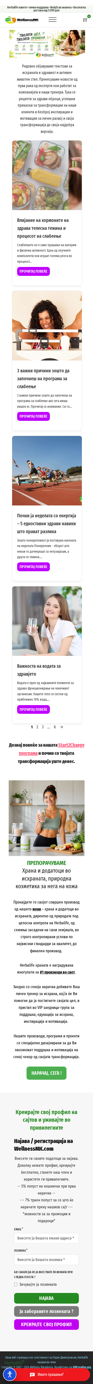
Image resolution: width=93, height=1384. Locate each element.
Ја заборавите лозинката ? (46, 1311)
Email (17, 1229)
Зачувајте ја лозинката (38, 1284)
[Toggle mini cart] (85, 20)
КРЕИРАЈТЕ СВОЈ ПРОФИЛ (46, 1324)
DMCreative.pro (82, 1367)
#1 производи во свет (57, 972)
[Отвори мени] (52, 20)
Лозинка (20, 1250)
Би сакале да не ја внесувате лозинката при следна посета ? (43, 1274)
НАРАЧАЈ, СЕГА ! (46, 1073)
